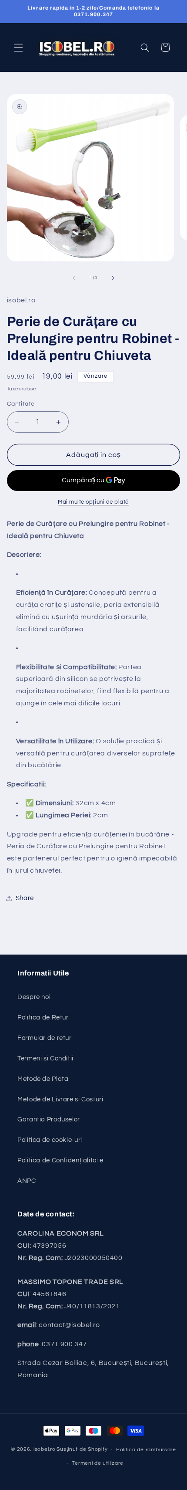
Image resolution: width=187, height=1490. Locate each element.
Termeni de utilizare (98, 1463)
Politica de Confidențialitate (60, 1160)
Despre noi (33, 997)
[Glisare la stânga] (73, 278)
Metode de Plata (42, 1079)
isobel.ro (44, 1449)
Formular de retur (44, 1038)
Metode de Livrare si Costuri (60, 1099)
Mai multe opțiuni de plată (93, 502)
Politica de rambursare (146, 1449)
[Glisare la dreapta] (113, 278)
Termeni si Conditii (45, 1058)
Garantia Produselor (48, 1119)
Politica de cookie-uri (49, 1140)
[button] (18, 47)
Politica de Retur (43, 1017)
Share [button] (25, 898)
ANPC (26, 1181)
